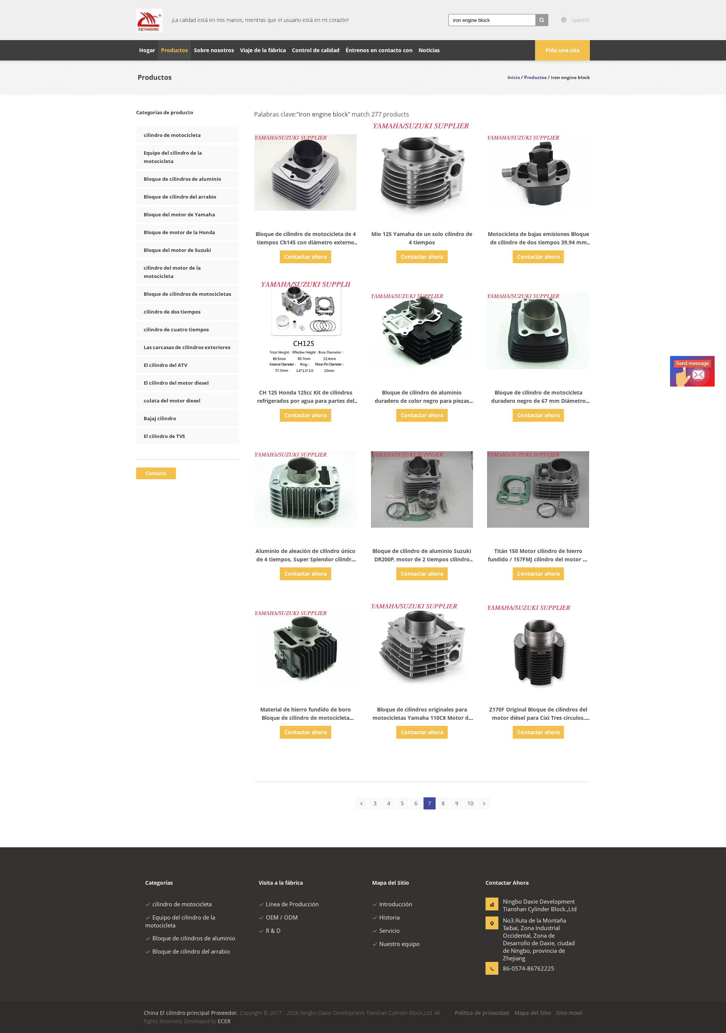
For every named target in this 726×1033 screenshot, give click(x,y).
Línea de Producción (292, 904)
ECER (224, 1021)
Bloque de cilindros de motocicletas (187, 293)
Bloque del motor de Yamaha (179, 214)
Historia (389, 917)
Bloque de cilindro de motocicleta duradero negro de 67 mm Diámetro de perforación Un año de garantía (538, 401)
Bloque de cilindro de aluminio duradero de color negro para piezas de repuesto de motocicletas (422, 401)
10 (470, 803)
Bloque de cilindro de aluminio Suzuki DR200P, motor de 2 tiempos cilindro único (421, 559)
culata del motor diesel (172, 400)
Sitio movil (569, 1012)
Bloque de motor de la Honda (179, 232)
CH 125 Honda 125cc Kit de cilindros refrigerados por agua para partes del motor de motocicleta (305, 401)
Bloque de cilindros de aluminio (182, 179)
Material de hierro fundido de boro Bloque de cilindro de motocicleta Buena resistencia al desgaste (305, 718)
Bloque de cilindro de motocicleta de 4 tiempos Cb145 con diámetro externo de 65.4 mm (306, 242)
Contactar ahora (305, 256)
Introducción (395, 904)
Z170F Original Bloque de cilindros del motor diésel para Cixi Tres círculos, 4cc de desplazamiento (538, 718)
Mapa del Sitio (533, 1012)
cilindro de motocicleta (172, 135)
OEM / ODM (282, 917)
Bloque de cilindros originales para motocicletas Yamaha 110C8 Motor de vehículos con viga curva (422, 718)
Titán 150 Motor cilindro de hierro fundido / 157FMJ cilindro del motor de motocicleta (538, 559)
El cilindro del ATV (165, 365)
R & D (273, 930)
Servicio (389, 930)
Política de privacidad (482, 1012)
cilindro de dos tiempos (172, 311)
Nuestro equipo (399, 944)
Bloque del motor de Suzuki (177, 250)
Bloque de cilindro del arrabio (180, 196)
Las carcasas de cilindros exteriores (187, 347)
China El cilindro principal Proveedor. (192, 1012)
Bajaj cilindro (160, 418)
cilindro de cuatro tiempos (176, 329)
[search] (541, 20)
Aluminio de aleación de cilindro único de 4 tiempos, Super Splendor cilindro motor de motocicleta (305, 559)
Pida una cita (562, 50)
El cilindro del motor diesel (176, 382)
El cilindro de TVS (164, 436)
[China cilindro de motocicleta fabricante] (149, 20)
